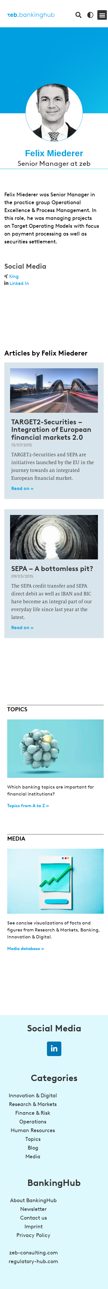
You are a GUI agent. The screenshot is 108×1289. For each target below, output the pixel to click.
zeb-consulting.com (33, 1252)
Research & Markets (33, 1104)
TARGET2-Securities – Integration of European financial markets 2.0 (51, 429)
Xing (14, 276)
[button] (102, 15)
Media (32, 1156)
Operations (32, 1122)
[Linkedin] (54, 1049)
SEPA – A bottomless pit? (52, 568)
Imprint (33, 1226)
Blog (33, 1148)
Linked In (19, 283)
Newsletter (33, 1209)
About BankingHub (33, 1200)
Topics (33, 1139)
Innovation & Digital (33, 1095)
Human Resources (33, 1130)
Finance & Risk (32, 1113)
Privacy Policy (33, 1235)
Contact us (33, 1218)
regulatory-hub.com (33, 1261)
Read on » (22, 488)
